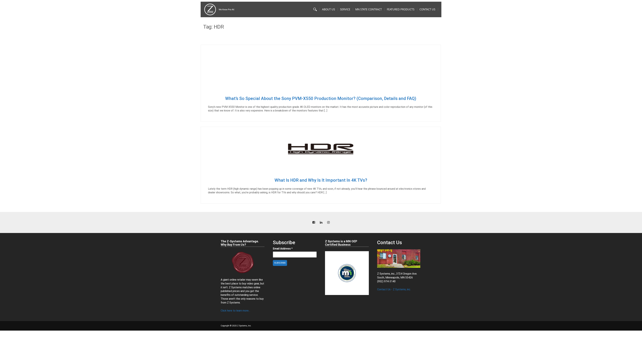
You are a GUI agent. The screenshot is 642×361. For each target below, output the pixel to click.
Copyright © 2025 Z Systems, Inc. (236, 326)
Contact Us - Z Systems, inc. (394, 289)
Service (345, 9)
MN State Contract (368, 9)
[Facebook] (313, 222)
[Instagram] (328, 222)
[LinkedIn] (321, 222)
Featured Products (400, 9)
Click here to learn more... (235, 310)
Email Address (283, 248)
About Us (328, 9)
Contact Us (427, 9)
